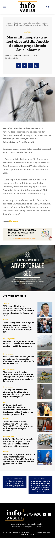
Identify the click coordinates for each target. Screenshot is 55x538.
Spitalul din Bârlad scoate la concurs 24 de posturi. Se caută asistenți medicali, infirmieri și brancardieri (18, 442)
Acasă (9, 23)
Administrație (8, 436)
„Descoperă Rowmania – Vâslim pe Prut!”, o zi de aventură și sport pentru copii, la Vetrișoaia (16, 393)
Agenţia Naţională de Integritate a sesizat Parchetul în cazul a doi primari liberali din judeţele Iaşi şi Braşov (40, 486)
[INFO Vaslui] (27, 7)
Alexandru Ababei (21, 55)
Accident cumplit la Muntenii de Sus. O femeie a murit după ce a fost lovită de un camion (19, 343)
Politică (6, 303)
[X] (24, 65)
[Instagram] (49, 514)
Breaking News (9, 338)
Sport (5, 402)
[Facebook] (18, 65)
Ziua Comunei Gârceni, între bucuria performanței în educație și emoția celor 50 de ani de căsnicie (19, 360)
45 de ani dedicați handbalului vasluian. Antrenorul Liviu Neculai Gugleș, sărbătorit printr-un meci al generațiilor (18, 410)
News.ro (13, 220)
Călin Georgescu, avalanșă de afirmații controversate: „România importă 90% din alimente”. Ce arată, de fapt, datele (18, 327)
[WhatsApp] (36, 65)
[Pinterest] (30, 65)
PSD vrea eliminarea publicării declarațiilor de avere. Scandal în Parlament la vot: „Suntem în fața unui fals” (18, 311)
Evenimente (8, 354)
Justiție (17, 23)
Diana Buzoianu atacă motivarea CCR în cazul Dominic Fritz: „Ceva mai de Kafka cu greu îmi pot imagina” (18, 426)
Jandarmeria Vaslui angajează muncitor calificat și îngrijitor (14, 483)
